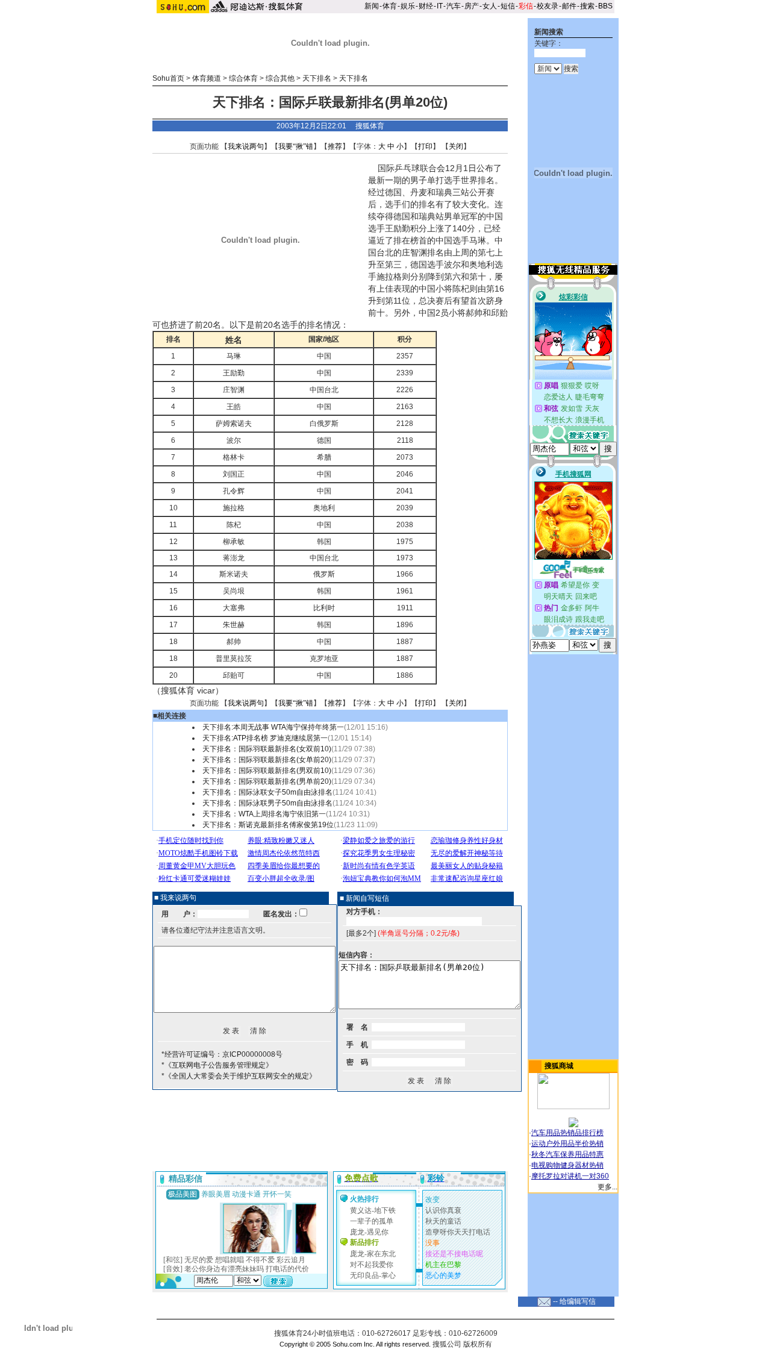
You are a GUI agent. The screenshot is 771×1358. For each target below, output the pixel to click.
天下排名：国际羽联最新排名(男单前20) (266, 781)
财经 (426, 6)
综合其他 (280, 78)
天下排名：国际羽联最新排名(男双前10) (266, 770)
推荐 (335, 146)
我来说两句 (246, 146)
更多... (607, 1187)
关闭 (456, 146)
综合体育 (243, 78)
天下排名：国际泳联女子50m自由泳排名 (267, 792)
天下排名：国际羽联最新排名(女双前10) (266, 749)
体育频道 (206, 78)
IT (440, 6)
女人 (489, 6)
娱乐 (408, 6)
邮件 (569, 6)
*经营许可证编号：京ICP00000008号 (221, 1054)
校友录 (547, 6)
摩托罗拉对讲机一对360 (570, 1176)
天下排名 (316, 78)
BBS (605, 6)
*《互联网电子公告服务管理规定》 (217, 1065)
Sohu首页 (168, 78)
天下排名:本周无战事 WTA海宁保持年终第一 (273, 727)
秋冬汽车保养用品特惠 (567, 1154)
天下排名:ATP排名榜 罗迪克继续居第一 (265, 738)
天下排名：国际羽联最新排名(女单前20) (266, 760)
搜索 (587, 6)
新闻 (371, 6)
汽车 (453, 6)
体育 (389, 6)
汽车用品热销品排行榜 (567, 1132)
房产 (471, 6)
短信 (508, 6)
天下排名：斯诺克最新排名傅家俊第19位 (268, 825)
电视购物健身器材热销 (567, 1165)
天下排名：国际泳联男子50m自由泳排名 (267, 803)
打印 (425, 146)
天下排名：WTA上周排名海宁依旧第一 (264, 814)
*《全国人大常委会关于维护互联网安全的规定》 (238, 1076)
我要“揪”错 (295, 146)
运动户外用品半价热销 (567, 1143)
